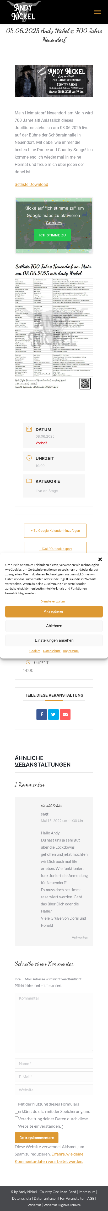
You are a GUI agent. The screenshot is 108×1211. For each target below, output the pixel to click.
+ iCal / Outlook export (55, 549)
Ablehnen (54, 626)
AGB (90, 1198)
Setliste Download (31, 184)
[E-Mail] (65, 714)
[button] (100, 559)
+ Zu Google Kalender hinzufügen (55, 531)
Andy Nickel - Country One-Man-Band (47, 1192)
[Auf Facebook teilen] (41, 714)
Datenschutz (52, 651)
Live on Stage (47, 491)
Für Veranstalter (72, 1198)
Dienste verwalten (52, 601)
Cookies (34, 651)
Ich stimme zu (52, 235)
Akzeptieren (54, 611)
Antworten (80, 937)
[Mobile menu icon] (97, 12)
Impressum (71, 651)
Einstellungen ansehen (54, 640)
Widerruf (34, 1205)
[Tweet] (53, 714)
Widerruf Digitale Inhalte (62, 1205)
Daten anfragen (45, 1198)
